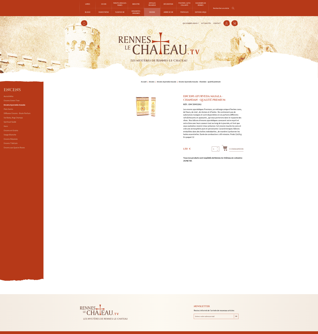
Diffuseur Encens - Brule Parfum (17, 113)
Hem (6, 126)
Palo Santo (8, 109)
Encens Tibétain (11, 143)
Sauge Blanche (10, 134)
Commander (236, 149)
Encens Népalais (11, 139)
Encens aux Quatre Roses (14, 147)
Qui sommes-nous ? (191, 23)
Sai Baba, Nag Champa (13, 117)
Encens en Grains (11, 130)
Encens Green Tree (12, 100)
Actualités (206, 23)
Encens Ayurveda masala (14, 105)
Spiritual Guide (10, 122)
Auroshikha (8, 96)
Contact (217, 23)
